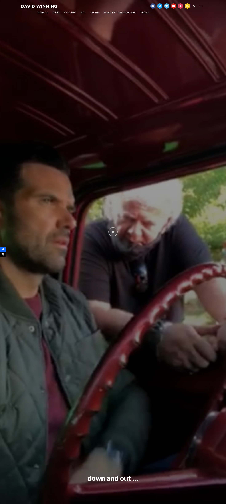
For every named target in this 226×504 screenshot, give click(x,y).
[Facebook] (3, 249)
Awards (94, 12)
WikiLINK (70, 12)
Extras (144, 12)
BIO (82, 12)
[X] (3, 254)
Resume (43, 12)
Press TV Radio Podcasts (120, 12)
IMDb (56, 12)
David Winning (39, 6)
